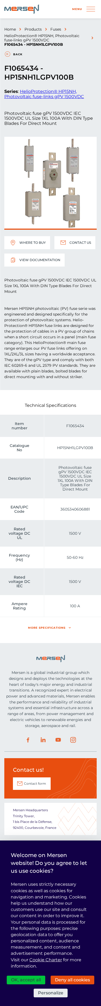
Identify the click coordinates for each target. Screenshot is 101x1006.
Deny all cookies (72, 979)
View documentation (39, 260)
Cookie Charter (45, 959)
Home (10, 29)
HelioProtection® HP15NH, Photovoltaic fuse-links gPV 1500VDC (41, 38)
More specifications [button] (46, 627)
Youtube (58, 740)
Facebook (28, 740)
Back (17, 54)
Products (33, 29)
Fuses (55, 29)
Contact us (80, 243)
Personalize (50, 992)
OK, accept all (26, 979)
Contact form (35, 783)
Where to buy (32, 243)
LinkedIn (43, 740)
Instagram (73, 740)
